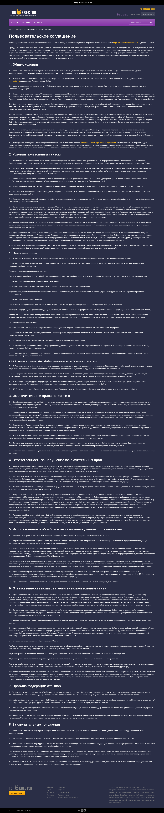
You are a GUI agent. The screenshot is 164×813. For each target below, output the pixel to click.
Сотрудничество (64, 792)
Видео (49, 790)
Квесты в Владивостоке (17, 30)
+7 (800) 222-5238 (147, 9)
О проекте (61, 787)
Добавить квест (17, 793)
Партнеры (50, 792)
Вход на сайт (122, 14)
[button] (148, 14)
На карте (38, 22)
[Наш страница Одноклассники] (82, 810)
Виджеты (61, 790)
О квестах (50, 795)
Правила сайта (63, 795)
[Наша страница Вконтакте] (79, 810)
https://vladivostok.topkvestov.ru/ (126, 42)
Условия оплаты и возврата (68, 797)
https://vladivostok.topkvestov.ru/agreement (98, 143)
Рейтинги (26, 22)
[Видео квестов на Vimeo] (85, 810)
